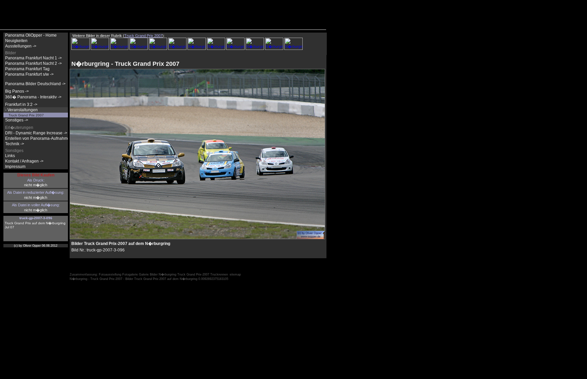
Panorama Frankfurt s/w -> (29, 74)
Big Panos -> (17, 91)
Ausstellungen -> (20, 46)
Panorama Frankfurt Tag (27, 69)
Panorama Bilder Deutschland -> (35, 83)
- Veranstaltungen (21, 110)
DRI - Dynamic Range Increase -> (36, 133)
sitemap (235, 274)
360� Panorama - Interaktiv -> (33, 97)
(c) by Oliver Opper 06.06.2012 (35, 245)
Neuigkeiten (16, 40)
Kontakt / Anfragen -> (24, 161)
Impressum (15, 166)
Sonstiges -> (16, 120)
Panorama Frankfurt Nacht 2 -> (33, 63)
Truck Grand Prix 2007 (26, 115)
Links (10, 155)
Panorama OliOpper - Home (31, 35)
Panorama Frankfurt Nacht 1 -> (33, 58)
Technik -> (14, 143)
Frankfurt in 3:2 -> (21, 104)
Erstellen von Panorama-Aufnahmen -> (41, 138)
